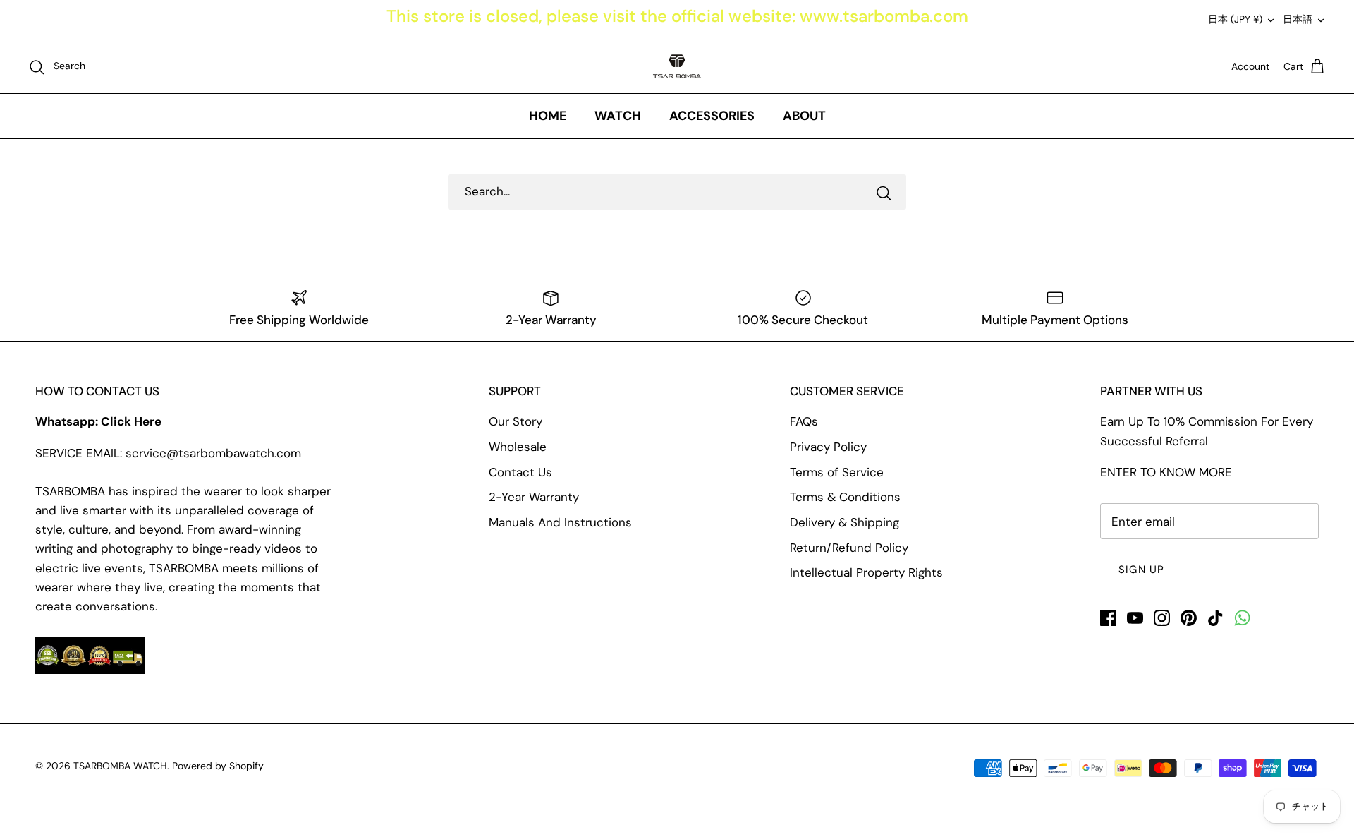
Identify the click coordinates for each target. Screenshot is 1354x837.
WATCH (617, 115)
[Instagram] (1162, 618)
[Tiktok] (1215, 618)
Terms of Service (837, 472)
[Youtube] (1135, 618)
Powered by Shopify (218, 765)
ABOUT (804, 115)
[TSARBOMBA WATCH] (677, 66)
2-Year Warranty (534, 497)
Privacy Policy (828, 446)
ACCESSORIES (712, 115)
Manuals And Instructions (560, 522)
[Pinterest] (1189, 618)
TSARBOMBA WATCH (120, 765)
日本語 (1297, 19)
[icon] (1242, 618)
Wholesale (518, 446)
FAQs (804, 421)
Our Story (515, 421)
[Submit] (883, 192)
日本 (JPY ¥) (1235, 19)
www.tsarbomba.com (884, 16)
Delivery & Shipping (844, 522)
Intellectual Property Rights (866, 572)
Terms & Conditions (845, 497)
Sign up (1141, 569)
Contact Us (520, 472)
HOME (547, 115)
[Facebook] (1108, 618)
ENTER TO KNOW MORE (1166, 472)
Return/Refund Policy (849, 547)
